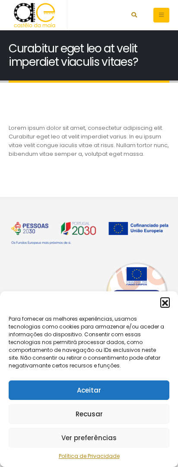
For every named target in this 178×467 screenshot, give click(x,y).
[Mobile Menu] (161, 15)
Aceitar (89, 390)
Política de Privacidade (89, 456)
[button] (165, 302)
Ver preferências (89, 437)
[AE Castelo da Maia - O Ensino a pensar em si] (34, 15)
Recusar (89, 414)
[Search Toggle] (134, 15)
